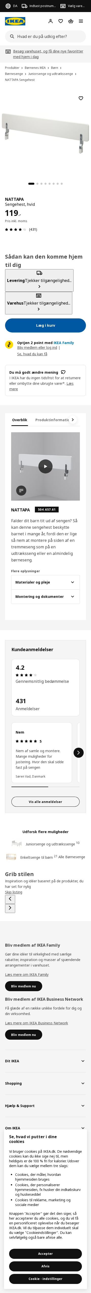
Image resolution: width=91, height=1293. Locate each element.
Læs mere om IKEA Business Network (36, 1023)
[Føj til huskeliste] (81, 98)
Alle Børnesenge (71, 856)
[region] (45, 133)
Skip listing (13, 892)
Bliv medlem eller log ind (37, 347)
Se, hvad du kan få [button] (32, 354)
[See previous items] (10, 899)
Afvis (45, 1266)
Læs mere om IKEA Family (27, 974)
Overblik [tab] (19, 419)
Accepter (45, 1254)
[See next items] (73, 420)
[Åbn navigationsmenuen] (81, 21)
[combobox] (44, 36)
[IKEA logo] (15, 21)
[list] (45, 752)
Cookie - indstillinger (45, 1279)
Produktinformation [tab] (53, 419)
